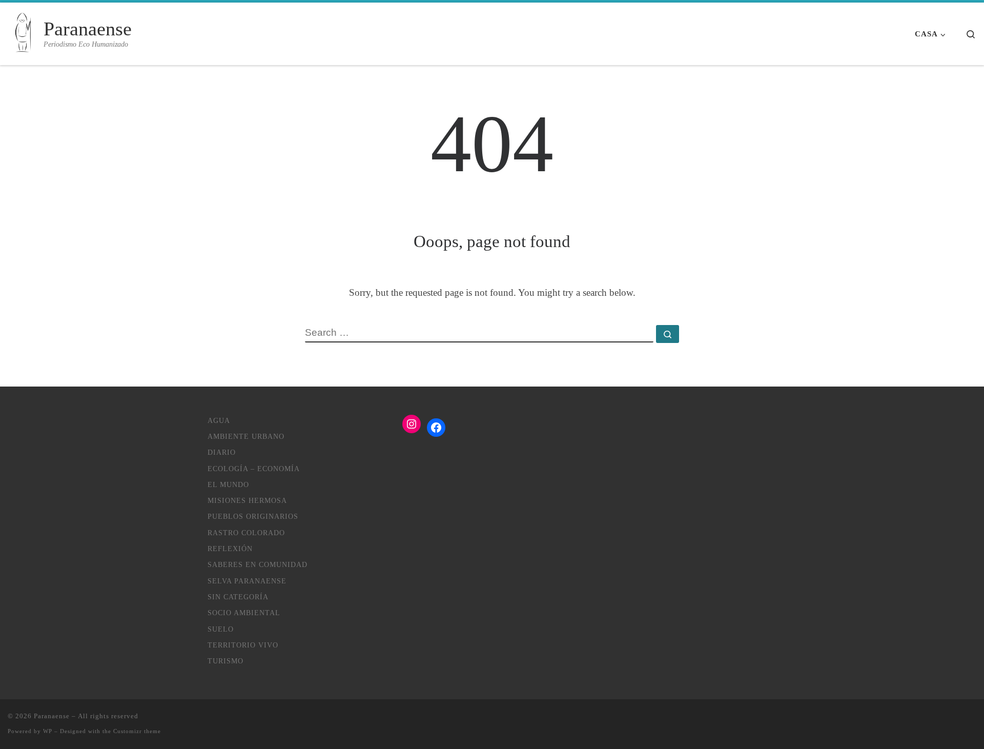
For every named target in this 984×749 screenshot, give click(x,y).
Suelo (221, 629)
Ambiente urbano (246, 436)
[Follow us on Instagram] (957, 721)
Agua (219, 420)
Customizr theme (137, 731)
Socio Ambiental (244, 613)
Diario (222, 452)
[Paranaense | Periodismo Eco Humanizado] (24, 33)
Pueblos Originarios (253, 516)
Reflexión (230, 548)
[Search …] (667, 334)
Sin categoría (238, 597)
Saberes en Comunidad (258, 564)
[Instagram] (411, 424)
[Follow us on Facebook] (973, 721)
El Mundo (228, 484)
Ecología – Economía (254, 468)
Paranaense (52, 716)
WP (47, 731)
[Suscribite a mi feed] (942, 721)
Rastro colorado (246, 533)
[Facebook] (436, 427)
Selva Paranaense (247, 581)
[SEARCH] (479, 333)
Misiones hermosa (247, 500)
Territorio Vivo (243, 645)
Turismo (225, 661)
